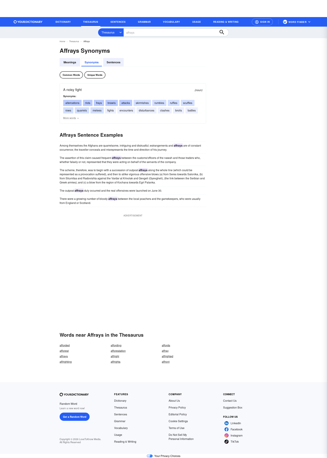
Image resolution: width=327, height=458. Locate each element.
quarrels (82, 110)
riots (87, 103)
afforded (65, 345)
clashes (164, 110)
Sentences (113, 62)
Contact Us (230, 401)
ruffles (173, 103)
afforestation (118, 351)
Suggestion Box (232, 407)
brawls (112, 103)
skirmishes (142, 103)
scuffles (187, 103)
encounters (126, 110)
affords (166, 345)
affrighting (66, 362)
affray (165, 351)
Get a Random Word (74, 416)
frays (99, 103)
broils (178, 110)
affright (115, 356)
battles (192, 110)
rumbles (159, 103)
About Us (174, 401)
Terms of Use (176, 428)
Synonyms (92, 62)
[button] (262, 21)
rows (68, 110)
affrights (115, 362)
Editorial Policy (178, 414)
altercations (72, 103)
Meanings (70, 62)
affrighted (167, 356)
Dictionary (120, 401)
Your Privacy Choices (167, 456)
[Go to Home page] (28, 21)
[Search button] (223, 32)
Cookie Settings (178, 421)
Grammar (119, 421)
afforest (64, 351)
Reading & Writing (125, 441)
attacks (125, 103)
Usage (118, 435)
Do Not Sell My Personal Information (181, 437)
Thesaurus (108, 32)
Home (62, 41)
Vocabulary (121, 428)
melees (97, 110)
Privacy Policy (177, 407)
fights (110, 110)
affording (116, 345)
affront (165, 362)
